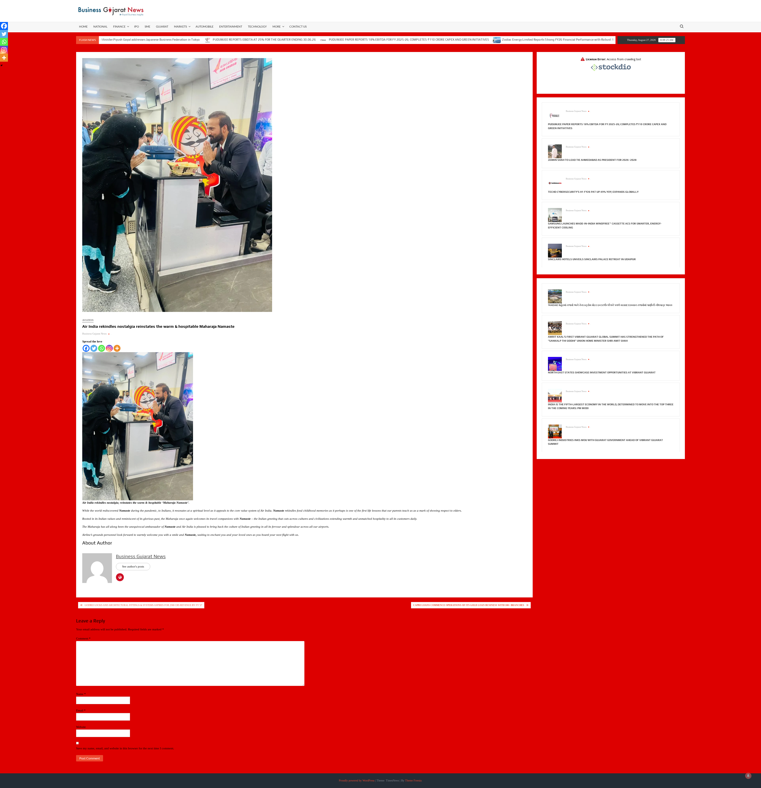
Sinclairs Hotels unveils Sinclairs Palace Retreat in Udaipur (592, 259)
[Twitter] (93, 348)
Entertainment (230, 26)
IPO (136, 26)
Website (81, 727)
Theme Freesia (413, 780)
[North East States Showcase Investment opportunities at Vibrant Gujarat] (555, 363)
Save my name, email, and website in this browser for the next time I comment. (125, 748)
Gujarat (162, 26)
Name (81, 694)
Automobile (204, 26)
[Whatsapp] (101, 348)
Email (81, 710)
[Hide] (1, 65)
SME (147, 26)
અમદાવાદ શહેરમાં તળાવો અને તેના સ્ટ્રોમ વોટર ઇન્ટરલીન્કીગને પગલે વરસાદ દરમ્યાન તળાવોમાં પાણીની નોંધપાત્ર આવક (610, 305)
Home (83, 26)
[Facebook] (86, 348)
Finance (119, 26)
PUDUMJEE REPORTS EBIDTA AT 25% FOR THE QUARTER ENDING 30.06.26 (201, 39)
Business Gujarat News (94, 333)
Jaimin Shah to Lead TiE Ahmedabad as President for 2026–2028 (592, 159)
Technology (257, 26)
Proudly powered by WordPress (356, 780)
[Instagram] (109, 348)
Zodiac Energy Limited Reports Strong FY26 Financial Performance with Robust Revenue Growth (505, 39)
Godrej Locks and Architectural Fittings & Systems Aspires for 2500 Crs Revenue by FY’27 (143, 605)
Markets (180, 26)
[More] (117, 348)
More (276, 26)
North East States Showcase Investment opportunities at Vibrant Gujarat (602, 372)
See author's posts (133, 566)
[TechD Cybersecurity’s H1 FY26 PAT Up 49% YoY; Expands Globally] (555, 182)
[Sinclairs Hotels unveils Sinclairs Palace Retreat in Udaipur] (555, 250)
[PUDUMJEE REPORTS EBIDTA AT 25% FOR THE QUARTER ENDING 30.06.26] (145, 39)
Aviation (88, 320)
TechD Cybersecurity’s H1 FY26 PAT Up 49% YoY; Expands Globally (593, 191)
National (100, 26)
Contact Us (298, 26)
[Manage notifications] (748, 776)
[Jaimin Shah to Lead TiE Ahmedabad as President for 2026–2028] (555, 151)
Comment (83, 638)
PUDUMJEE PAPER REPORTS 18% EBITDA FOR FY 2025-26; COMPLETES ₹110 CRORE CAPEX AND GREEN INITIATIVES (346, 39)
